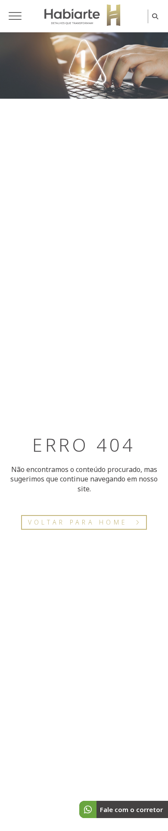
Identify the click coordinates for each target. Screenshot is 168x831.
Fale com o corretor (131, 809)
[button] (15, 16)
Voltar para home (78, 522)
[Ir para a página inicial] (82, 15)
